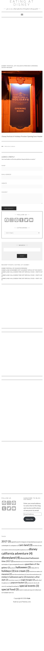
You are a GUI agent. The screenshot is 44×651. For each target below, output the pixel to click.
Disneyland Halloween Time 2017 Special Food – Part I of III (22, 279)
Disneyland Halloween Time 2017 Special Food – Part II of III (22, 275)
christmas (36, 545)
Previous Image (10, 146)
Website (4, 183)
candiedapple (6, 545)
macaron (7, 574)
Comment (4, 192)
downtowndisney (19, 561)
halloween (23, 567)
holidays (8, 570)
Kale (28, 598)
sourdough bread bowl (12, 586)
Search (22, 256)
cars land (25, 544)
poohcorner (7, 583)
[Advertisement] (22, 42)
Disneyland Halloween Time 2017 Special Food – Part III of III (22, 272)
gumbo (12, 567)
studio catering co (29, 590)
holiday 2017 (35, 567)
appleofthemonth (16, 542)
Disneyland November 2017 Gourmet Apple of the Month (22, 270)
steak (21, 590)
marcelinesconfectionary (19, 574)
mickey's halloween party (14, 577)
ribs (35, 583)
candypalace (14, 545)
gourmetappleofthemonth (17, 564)
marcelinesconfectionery (34, 574)
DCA (11, 549)
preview (30, 583)
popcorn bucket (19, 582)
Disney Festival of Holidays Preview (14, 268)
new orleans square (14, 580)
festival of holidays (29, 561)
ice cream (22, 570)
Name (4, 165)
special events (29, 585)
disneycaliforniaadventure (21, 549)
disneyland (11, 557)
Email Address (6, 174)
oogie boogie (28, 580)
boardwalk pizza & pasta (35, 542)
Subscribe (29, 519)
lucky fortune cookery (35, 571)
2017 (6, 541)
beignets (25, 542)
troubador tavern (8, 592)
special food (10, 589)
